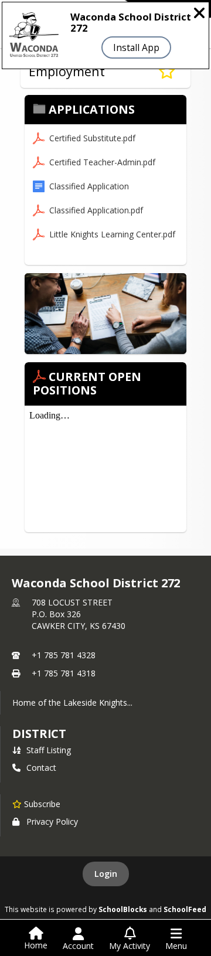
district (39, 733)
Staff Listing (48, 750)
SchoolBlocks (122, 909)
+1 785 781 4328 (64, 655)
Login (105, 873)
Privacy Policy (52, 821)
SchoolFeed (185, 909)
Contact (41, 767)
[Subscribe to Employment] (166, 71)
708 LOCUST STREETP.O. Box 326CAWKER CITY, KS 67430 (78, 614)
